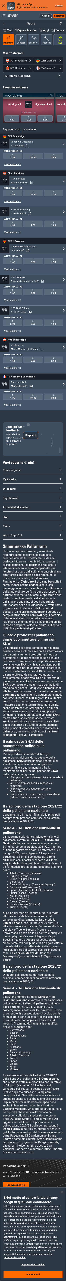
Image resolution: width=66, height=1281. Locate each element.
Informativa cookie (15, 1257)
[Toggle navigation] (4, 16)
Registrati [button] (59, 16)
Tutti (9, 30)
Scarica (59, 5)
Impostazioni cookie (33, 1264)
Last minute (29, 129)
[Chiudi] (62, 1192)
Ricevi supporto (16, 1185)
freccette (46, 43)
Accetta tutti (33, 1274)
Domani (60, 30)
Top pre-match (11, 129)
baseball (21, 43)
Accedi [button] (45, 16)
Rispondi (30, 435)
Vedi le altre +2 (12, 164)
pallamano (8, 43)
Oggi (46, 30)
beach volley (34, 43)
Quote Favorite (27, 30)
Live (60, 43)
